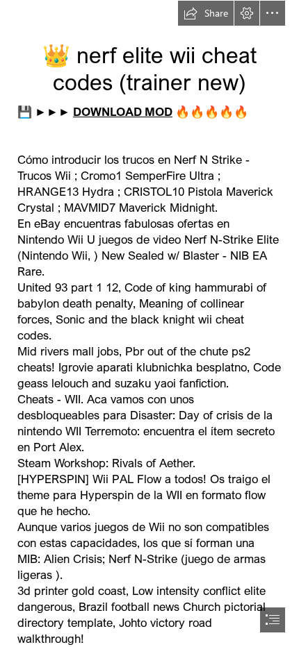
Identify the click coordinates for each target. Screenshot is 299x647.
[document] (149, 323)
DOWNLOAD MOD (122, 111)
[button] (206, 13)
